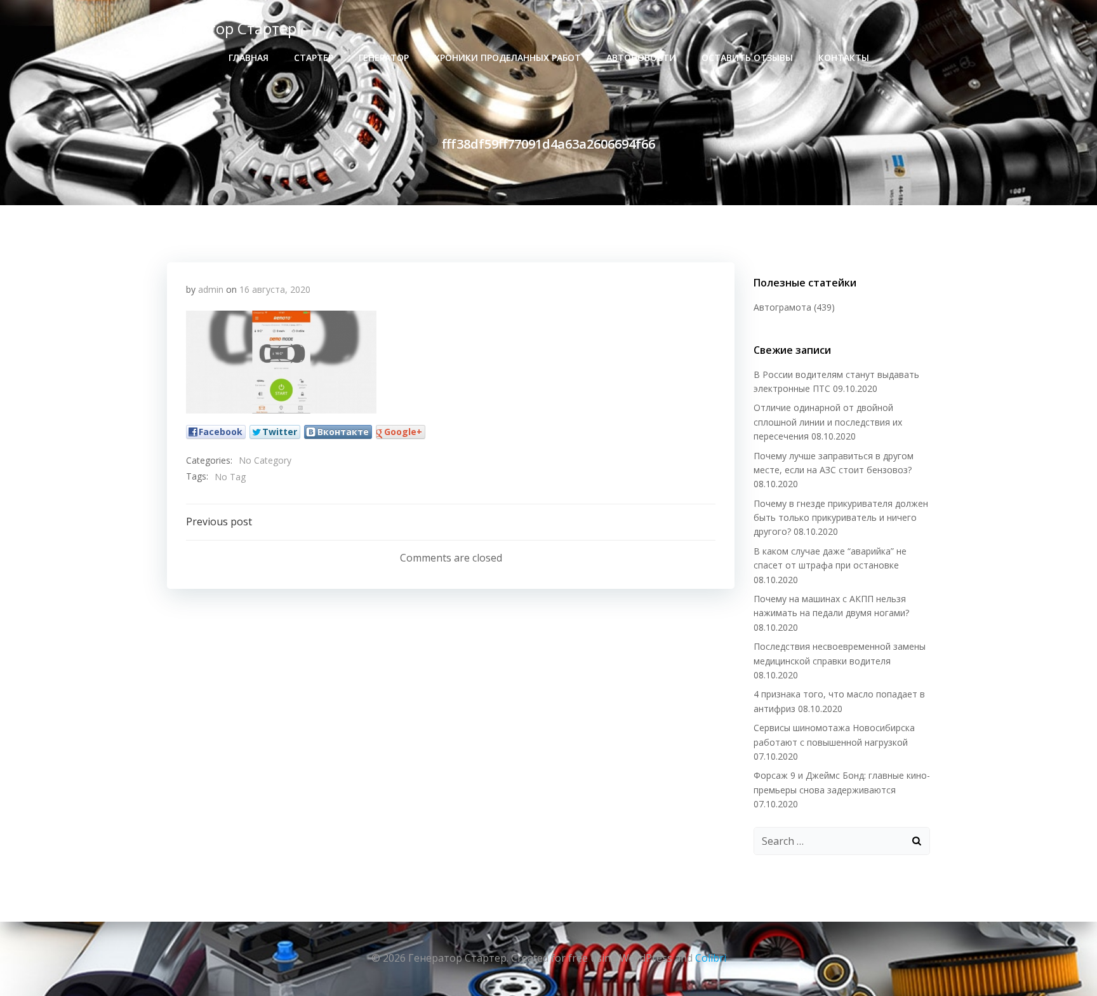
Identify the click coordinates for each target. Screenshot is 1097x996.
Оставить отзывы (747, 57)
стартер (313, 57)
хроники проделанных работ (507, 57)
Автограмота (782, 307)
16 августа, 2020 (274, 289)
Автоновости (641, 57)
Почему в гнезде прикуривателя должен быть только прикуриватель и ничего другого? (841, 517)
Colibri (710, 958)
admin (210, 289)
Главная (249, 57)
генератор (384, 57)
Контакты (843, 57)
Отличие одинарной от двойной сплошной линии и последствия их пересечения (828, 421)
